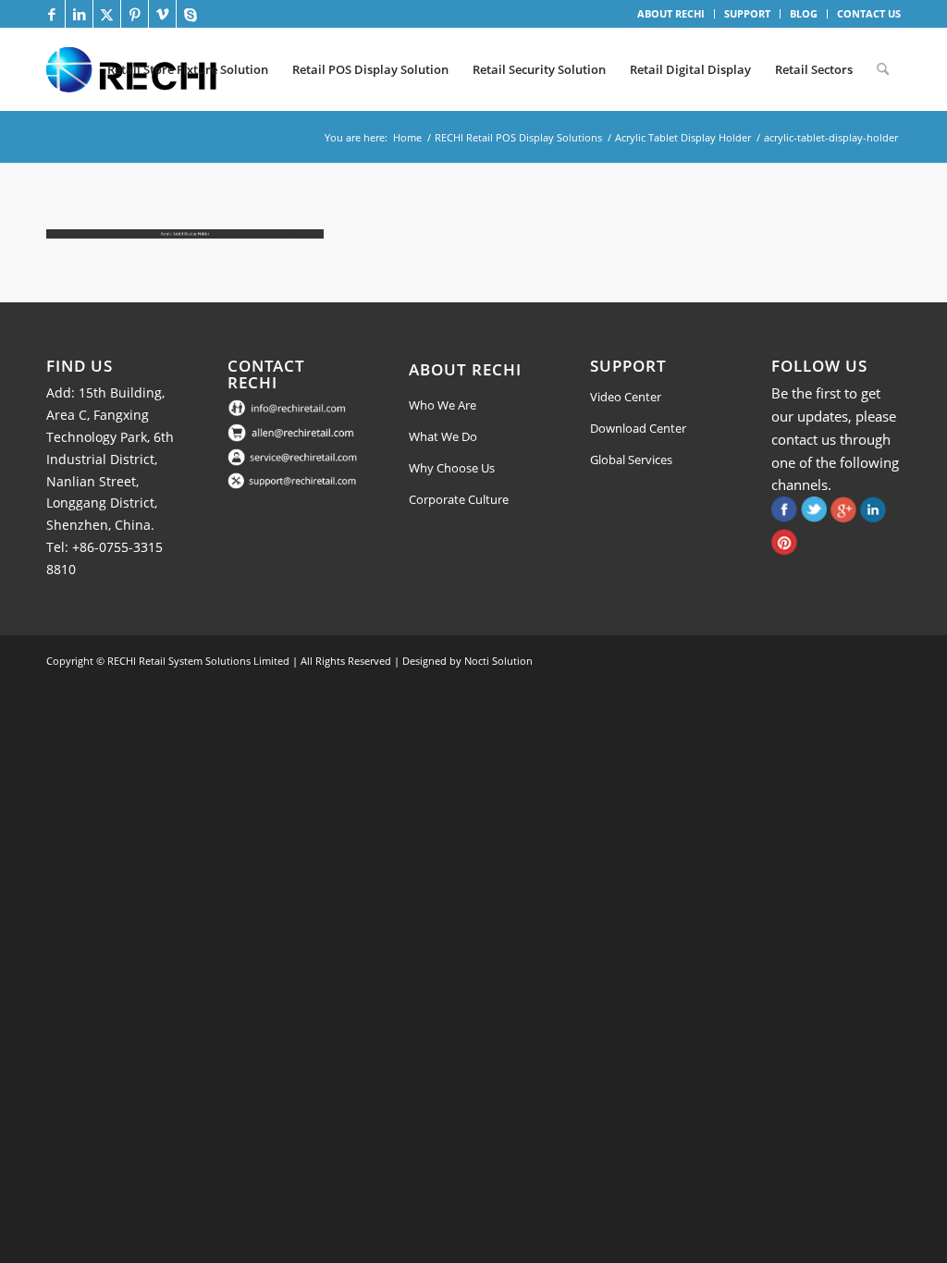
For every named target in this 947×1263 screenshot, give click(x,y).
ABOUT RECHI (671, 13)
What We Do (443, 436)
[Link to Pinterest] (134, 14)
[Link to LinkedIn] (79, 14)
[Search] (883, 69)
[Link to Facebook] (51, 14)
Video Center (625, 396)
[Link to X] (106, 14)
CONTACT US (869, 13)
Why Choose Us (452, 468)
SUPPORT (747, 13)
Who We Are (442, 405)
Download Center (638, 428)
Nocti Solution (498, 661)
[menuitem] (671, 13)
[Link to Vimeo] (162, 14)
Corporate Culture (459, 499)
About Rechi (465, 369)
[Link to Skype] (190, 14)
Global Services (631, 459)
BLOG (804, 13)
